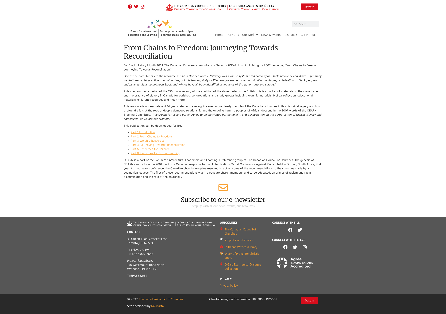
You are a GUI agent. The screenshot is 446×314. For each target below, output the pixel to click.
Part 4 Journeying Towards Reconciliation (158, 145)
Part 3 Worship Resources (147, 140)
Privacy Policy (229, 285)
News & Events (271, 34)
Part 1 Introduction (143, 132)
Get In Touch (309, 34)
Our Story (232, 34)
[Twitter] (136, 6)
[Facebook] (130, 6)
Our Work (248, 34)
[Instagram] (142, 6)
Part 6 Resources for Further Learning (155, 153)
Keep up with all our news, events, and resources (223, 206)
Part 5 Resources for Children (150, 149)
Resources (291, 34)
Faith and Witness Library (241, 247)
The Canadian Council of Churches (161, 299)
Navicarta (157, 306)
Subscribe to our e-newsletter (223, 200)
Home (219, 34)
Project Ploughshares (239, 240)
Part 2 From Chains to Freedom (151, 136)
